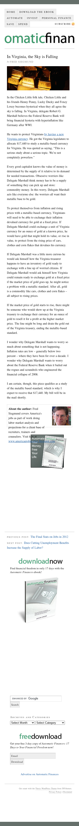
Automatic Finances (39, 37)
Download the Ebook (36, 11)
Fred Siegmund (21, 61)
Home (11, 11)
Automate (15, 18)
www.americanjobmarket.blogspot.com (31, 441)
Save (10, 24)
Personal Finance (56, 18)
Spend (23, 24)
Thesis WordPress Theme (46, 788)
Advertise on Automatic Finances (40, 774)
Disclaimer (67, 791)
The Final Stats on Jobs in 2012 (49, 537)
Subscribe (63, 23)
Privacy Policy (55, 791)
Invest (32, 18)
